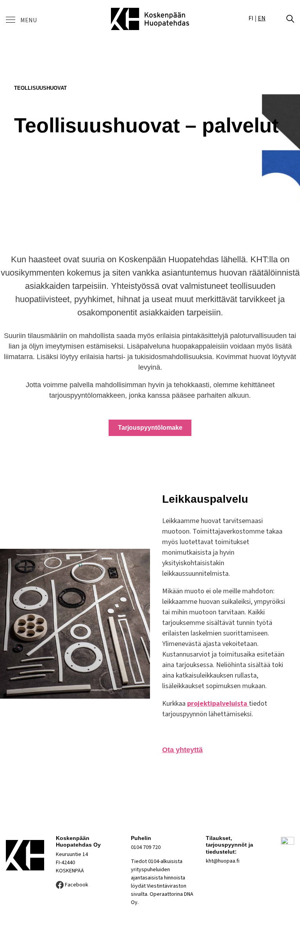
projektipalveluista (218, 703)
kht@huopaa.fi (222, 861)
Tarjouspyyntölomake (150, 427)
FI (251, 18)
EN (262, 18)
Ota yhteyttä (182, 750)
